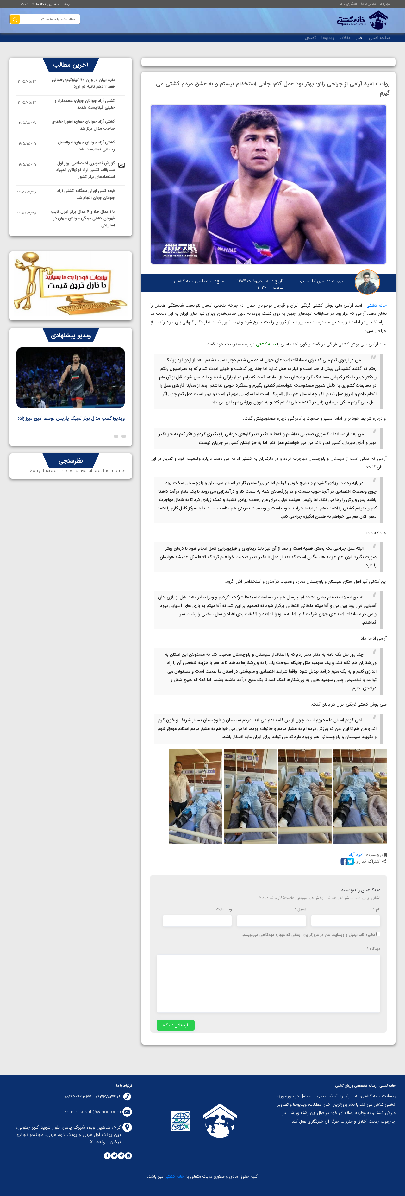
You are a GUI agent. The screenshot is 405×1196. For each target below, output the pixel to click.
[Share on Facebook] (343, 861)
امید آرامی (354, 854)
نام (376, 909)
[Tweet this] (349, 861)
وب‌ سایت (224, 909)
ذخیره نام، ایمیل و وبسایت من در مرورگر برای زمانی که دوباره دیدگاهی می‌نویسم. (308, 935)
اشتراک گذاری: (367, 861)
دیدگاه (373, 949)
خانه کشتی (173, 1176)
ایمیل (300, 909)
